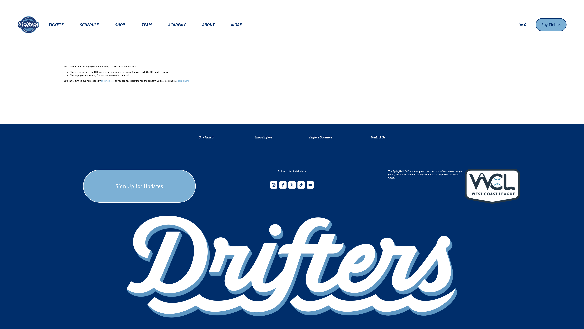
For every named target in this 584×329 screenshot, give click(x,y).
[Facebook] (283, 185)
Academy (177, 24)
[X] (292, 185)
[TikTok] (301, 185)
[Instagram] (273, 185)
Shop (120, 24)
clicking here (107, 80)
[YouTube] (310, 185)
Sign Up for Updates (139, 186)
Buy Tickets (551, 24)
